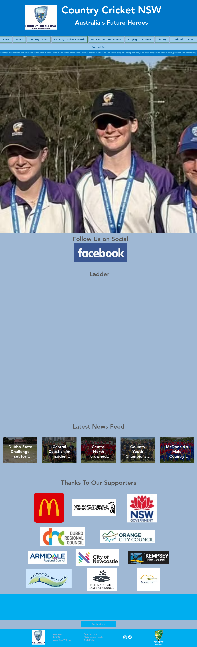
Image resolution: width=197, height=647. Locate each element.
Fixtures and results (93, 637)
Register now (90, 634)
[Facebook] (130, 637)
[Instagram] (125, 637)
